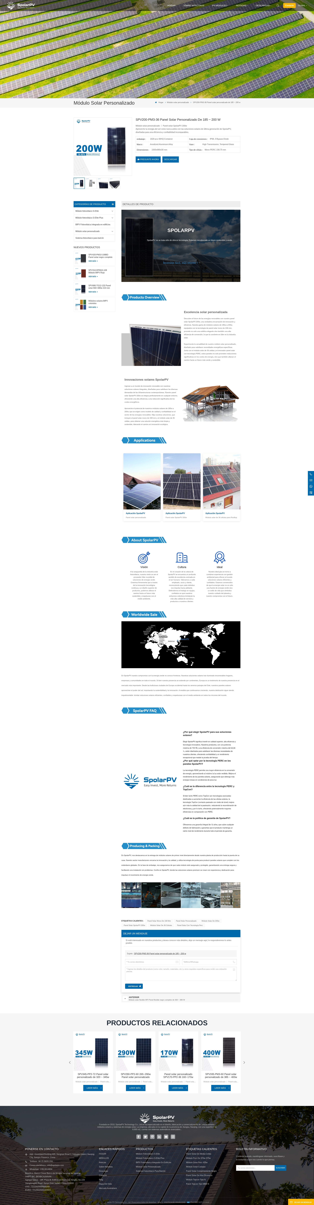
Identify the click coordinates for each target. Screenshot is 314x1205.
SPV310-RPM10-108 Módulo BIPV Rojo (97, 271)
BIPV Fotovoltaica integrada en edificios (92, 224)
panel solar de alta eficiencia (199, 1175)
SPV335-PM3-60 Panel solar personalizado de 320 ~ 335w (264, 1075)
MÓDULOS (104, 1158)
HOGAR (102, 1154)
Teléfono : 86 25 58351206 (41, 1161)
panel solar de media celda (198, 1154)
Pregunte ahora (149, 159)
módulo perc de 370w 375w (198, 1158)
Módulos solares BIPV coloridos (98, 302)
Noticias (241, 5)
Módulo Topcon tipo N (196, 1180)
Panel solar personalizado (186, 921)
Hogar (171, 5)
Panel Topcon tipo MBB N (197, 1184)
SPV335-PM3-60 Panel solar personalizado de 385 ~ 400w (221, 1075)
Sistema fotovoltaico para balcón (89, 238)
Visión (144, 567)
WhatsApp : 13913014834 (41, 1169)
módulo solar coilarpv (196, 1167)
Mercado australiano (108, 1188)
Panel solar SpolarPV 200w (134, 925)
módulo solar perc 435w (197, 1162)
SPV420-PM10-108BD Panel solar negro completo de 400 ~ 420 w (100, 256)
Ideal (219, 567)
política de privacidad (174, 1202)
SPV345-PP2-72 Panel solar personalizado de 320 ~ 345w (93, 1075)
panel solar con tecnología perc (190, 925)
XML (159, 1202)
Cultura (182, 567)
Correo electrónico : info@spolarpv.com (47, 1165)
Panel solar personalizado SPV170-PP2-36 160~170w (178, 1075)
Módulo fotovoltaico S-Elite (87, 211)
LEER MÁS (92, 1088)
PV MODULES (219, 5)
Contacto (289, 5)
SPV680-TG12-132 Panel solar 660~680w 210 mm (99, 286)
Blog (101, 1180)
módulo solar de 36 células (161, 925)
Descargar (263, 5)
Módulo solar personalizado (178, 102)
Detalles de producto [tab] (138, 204)
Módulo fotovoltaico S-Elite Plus (89, 218)
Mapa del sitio (105, 1184)
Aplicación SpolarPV (135, 513)
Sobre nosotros (193, 5)
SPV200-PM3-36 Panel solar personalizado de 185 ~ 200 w (160, 954)
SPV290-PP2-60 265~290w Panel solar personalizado (136, 1075)
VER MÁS (92, 261)
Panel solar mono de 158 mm (159, 921)
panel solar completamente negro (201, 1171)
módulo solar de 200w (210, 921)
